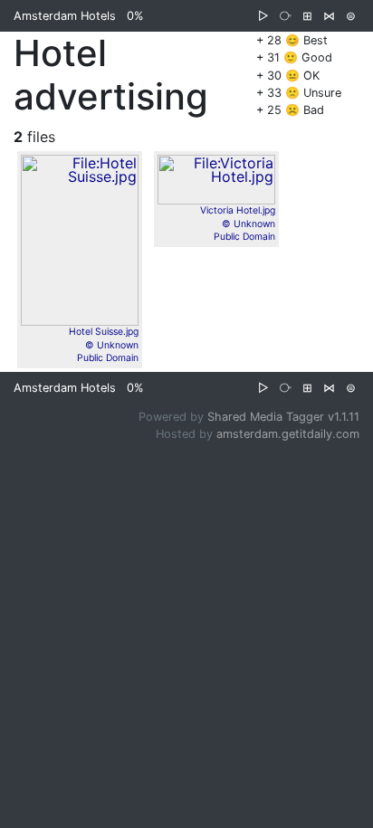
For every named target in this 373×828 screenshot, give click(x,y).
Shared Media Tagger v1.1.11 (283, 417)
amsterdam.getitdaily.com (287, 434)
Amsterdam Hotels (65, 16)
